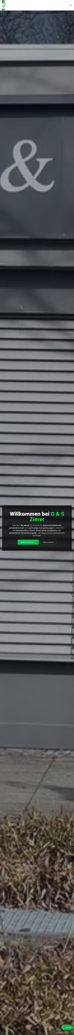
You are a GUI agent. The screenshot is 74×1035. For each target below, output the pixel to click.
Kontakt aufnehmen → (28, 542)
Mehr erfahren (48, 542)
